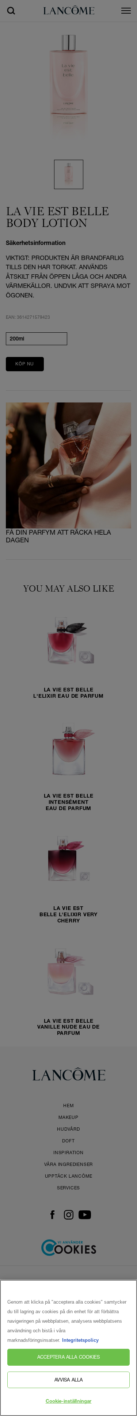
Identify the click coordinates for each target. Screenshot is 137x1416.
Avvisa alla (68, 1380)
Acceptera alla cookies (68, 1357)
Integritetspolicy (80, 1340)
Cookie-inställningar (69, 1401)
